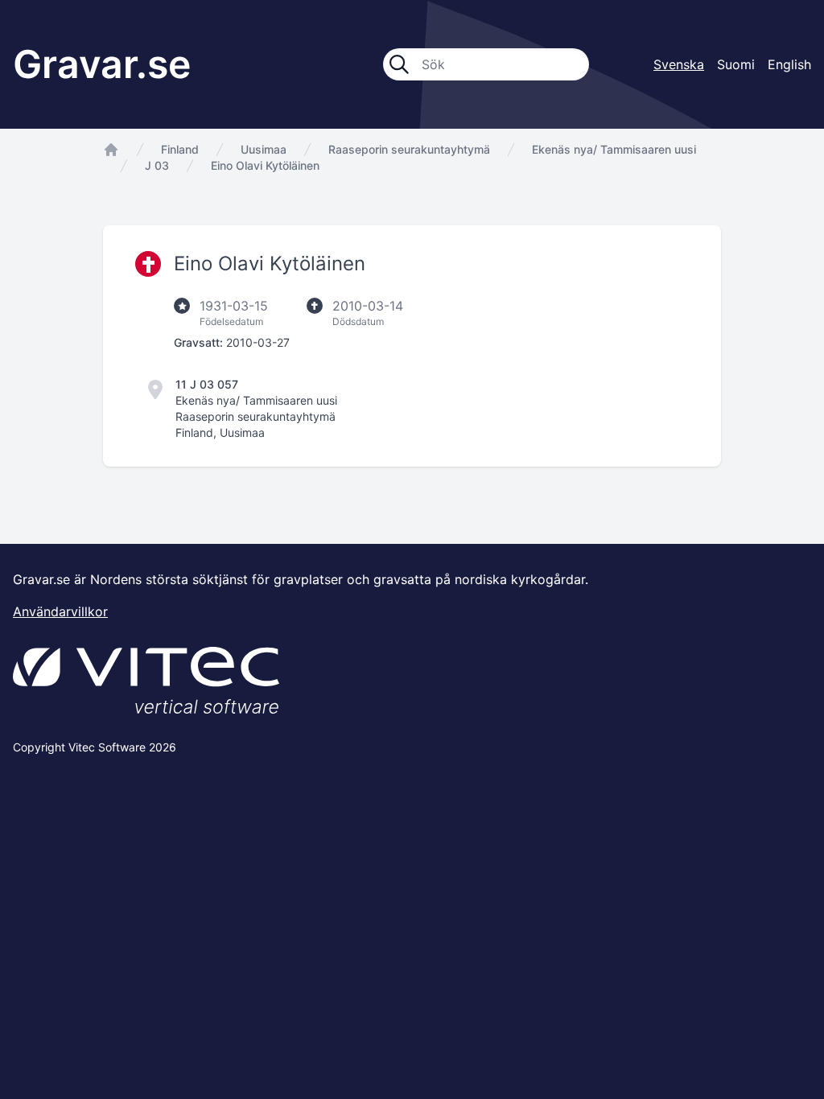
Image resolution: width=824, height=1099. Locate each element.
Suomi (736, 64)
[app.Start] (111, 150)
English (789, 64)
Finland (180, 149)
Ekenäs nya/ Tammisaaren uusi (614, 149)
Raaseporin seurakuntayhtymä (409, 149)
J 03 (157, 165)
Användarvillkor (60, 611)
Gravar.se (102, 64)
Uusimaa (263, 149)
